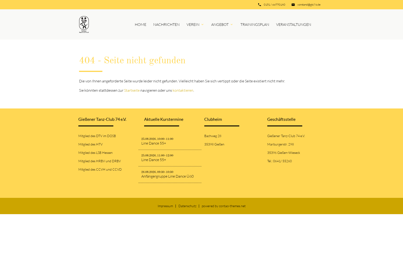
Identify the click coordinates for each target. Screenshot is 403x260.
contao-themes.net (232, 206)
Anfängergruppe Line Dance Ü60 (167, 176)
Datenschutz (187, 206)
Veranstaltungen (293, 24)
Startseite (132, 90)
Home (140, 24)
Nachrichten (166, 24)
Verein (193, 24)
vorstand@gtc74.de (308, 4)
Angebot (220, 24)
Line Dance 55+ (153, 143)
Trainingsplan (254, 24)
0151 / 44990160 (274, 4)
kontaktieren (183, 90)
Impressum (165, 206)
